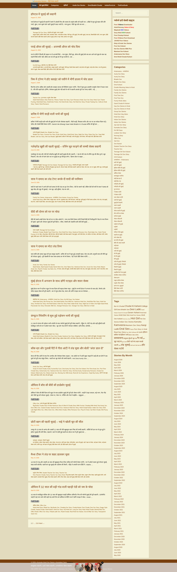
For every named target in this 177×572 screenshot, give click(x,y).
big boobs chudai (38, 405)
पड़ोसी (115, 227)
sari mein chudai (95, 410)
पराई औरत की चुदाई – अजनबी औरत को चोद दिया (55, 46)
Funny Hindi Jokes (120, 101)
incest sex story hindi (93, 267)
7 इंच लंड (35, 167)
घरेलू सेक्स (45, 234)
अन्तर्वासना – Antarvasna (121, 160)
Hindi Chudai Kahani (85, 407)
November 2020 (119, 539)
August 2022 (118, 483)
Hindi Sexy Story (126, 318)
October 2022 (118, 477)
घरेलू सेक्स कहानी (70, 475)
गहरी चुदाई (61, 67)
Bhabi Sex (47, 507)
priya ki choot (85, 410)
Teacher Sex (36, 97)
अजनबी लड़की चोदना (38, 67)
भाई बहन (35, 440)
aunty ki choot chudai (40, 368)
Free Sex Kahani (120, 46)
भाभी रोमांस (82, 136)
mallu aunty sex (41, 373)
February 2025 (119, 402)
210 (37, 523)
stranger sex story (77, 306)
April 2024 (117, 429)
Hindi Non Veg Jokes (121, 114)
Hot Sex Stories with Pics (123, 49)
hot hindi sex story (79, 102)
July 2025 (117, 389)
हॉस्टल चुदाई (50, 37)
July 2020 (117, 550)
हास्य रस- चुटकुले (118, 285)
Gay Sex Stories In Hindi (122, 106)
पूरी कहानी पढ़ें (35, 28)
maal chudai (90, 509)
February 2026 (119, 373)
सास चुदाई (87, 269)
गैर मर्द (140, 338)
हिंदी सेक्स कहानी (42, 37)
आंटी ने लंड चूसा (103, 373)
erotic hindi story (61, 134)
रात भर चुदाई (93, 167)
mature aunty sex (51, 373)
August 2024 (118, 418)
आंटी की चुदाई (46, 366)
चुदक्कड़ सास (64, 199)
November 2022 (119, 475)
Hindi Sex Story (58, 299)
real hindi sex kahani (76, 511)
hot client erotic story (65, 102)
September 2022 (119, 480)
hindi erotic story (72, 134)
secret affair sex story (91, 511)
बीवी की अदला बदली (119, 243)
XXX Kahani (118, 157)
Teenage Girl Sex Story (40, 32)
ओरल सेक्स (52, 442)
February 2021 (119, 531)
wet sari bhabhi (50, 136)
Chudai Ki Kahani (133, 306)
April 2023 (117, 461)
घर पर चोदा (39, 234)
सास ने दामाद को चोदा (60, 201)
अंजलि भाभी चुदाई (91, 336)
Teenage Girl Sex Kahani (49, 165)
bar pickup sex (48, 301)
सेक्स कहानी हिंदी (42, 69)
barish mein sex (58, 267)
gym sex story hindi (90, 100)
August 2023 (118, 451)
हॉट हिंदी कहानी (64, 444)
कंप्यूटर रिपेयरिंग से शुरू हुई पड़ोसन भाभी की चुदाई (55, 315)
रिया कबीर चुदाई (81, 34)
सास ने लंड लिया (101, 269)
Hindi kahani (49, 509)
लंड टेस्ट (33, 201)
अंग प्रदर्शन (140, 332)
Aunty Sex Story (38, 264)
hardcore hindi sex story (71, 407)
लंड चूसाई (104, 199)
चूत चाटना (118, 341)
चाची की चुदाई (118, 200)
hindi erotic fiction (52, 102)
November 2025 (119, 381)
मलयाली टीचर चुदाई (42, 477)
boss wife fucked (78, 405)
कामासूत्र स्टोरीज (118, 176)
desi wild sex (69, 301)
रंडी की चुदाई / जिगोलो (120, 261)
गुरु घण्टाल (43, 97)
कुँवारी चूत (132, 338)
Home (34, 5)
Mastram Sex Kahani (121, 51)
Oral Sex (124, 328)
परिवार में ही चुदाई (118, 232)
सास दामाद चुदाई (50, 201)
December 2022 (119, 472)
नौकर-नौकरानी (118, 218)
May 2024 (117, 426)
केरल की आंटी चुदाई (48, 375)
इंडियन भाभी (124, 335)
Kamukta (137, 322)
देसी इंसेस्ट (72, 442)
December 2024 (119, 408)
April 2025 (117, 397)
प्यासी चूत (78, 199)
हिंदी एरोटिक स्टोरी (51, 69)
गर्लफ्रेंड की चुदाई (51, 32)
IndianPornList (110, 5)
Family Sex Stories (38, 197)
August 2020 (118, 547)
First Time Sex (118, 95)
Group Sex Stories (72, 197)
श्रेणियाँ (66, 5)
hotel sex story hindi (63, 303)
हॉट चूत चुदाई (55, 236)
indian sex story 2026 (99, 407)
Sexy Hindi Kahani (122, 32)
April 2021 (117, 526)
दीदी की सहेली (59, 234)
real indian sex (92, 232)
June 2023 (117, 456)
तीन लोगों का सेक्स (119, 213)
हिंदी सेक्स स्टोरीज (51, 403)
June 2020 (117, 552)
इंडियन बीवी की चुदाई (119, 168)
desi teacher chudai (39, 475)
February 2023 (119, 467)
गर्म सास (59, 269)
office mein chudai (61, 410)
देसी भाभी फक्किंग (38, 338)
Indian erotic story (76, 303)
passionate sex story (37, 306)
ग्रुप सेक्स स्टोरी (118, 197)
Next (42, 523)
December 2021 (119, 504)
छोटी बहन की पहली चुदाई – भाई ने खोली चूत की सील (57, 421)
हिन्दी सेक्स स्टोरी (47, 236)
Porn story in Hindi (140, 329)
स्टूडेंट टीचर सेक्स (51, 97)
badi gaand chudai (47, 267)
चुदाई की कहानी (118, 202)
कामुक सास (53, 199)
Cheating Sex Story (66, 507)
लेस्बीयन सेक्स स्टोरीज (120, 275)
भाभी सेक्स (72, 338)
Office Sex (36, 403)
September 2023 (119, 448)
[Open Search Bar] (143, 5)
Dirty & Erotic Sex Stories (123, 43)
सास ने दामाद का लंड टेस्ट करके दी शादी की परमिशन (57, 179)
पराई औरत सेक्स (94, 67)
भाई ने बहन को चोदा (88, 442)
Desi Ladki (135, 309)
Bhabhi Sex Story (53, 132)
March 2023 (118, 464)
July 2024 (117, 421)
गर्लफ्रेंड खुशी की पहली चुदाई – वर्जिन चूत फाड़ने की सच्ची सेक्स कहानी (66, 146)
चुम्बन (144, 338)
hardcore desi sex (80, 267)
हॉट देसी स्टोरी (47, 169)
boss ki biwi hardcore (51, 405)
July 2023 (117, 453)
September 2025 (119, 384)
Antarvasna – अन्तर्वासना (121, 71)
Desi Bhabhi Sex (123, 309)
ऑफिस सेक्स (36, 505)
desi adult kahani (59, 301)
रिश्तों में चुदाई (46, 440)
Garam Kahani (134, 313)
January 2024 (118, 437)
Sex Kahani (76, 299)
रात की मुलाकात (102, 67)
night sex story (83, 134)
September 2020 (119, 544)
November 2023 (119, 443)
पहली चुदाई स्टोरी (99, 475)
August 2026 (118, 359)
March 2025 (118, 400)
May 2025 (117, 394)
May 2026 (117, 365)
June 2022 (117, 488)
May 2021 (117, 523)
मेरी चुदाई (116, 259)
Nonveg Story (118, 135)
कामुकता (125, 338)
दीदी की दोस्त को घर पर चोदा (45, 211)
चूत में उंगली (124, 341)
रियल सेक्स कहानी (52, 477)
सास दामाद (93, 269)
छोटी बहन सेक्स (65, 442)
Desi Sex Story (94, 507)
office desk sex (49, 410)
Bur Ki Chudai (119, 306)
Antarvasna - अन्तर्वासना (51, 197)
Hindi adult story (41, 102)
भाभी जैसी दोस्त (81, 234)
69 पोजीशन (36, 442)
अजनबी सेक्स (47, 67)
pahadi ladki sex (55, 511)
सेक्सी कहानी (132, 345)
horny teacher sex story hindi (55, 475)
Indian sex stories (126, 322)
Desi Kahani (62, 197)
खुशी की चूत (41, 167)
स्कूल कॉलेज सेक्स (119, 280)
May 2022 (117, 491)
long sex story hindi (79, 509)
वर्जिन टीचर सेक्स (62, 477)
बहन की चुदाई (79, 442)
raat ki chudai (42, 269)
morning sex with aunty (65, 373)
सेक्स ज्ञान (116, 277)
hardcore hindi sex (80, 301)
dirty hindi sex (49, 100)
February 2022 (119, 499)
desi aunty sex (102, 405)
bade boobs (36, 267)
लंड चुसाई (125, 344)
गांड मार (58, 199)
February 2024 (119, 435)
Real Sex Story (120, 332)
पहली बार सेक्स (80, 167)
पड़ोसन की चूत (55, 338)
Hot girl (135, 318)
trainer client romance (42, 104)
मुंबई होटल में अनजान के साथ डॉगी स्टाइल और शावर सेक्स (59, 280)
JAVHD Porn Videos (121, 40)
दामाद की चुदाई (65, 269)
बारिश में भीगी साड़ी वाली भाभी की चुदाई (50, 114)
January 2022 (118, 502)
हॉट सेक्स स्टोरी (98, 338)
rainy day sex (93, 134)
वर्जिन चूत (99, 167)
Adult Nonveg (124, 27)
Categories (55, 5)
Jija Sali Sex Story (120, 125)
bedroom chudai (38, 232)
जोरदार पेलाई (64, 167)
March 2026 (118, 370)
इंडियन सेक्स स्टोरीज (133, 335)
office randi (34, 511)
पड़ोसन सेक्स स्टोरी (65, 338)
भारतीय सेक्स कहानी (75, 269)
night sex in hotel (88, 303)
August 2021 (118, 515)
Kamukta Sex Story (120, 127)
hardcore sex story (68, 336)
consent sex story (49, 134)
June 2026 (117, 362)
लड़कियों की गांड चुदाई (120, 272)
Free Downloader (123, 24)
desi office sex (35, 407)
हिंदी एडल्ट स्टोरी (38, 236)
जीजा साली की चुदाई (119, 210)
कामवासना (118, 338)
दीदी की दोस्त (51, 234)
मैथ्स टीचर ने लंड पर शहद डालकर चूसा (50, 454)
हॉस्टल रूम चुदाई (68, 37)
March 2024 (118, 432)
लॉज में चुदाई (34, 69)
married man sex (99, 509)
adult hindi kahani (38, 100)
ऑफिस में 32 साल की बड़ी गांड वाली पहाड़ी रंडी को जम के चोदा (62, 486)
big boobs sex (55, 507)
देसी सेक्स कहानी (72, 167)
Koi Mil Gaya (37, 65)
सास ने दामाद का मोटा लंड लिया (46, 246)
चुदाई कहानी (58, 136)
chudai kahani (77, 507)
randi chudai (65, 511)
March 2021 (118, 528)
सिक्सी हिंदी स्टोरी (95, 34)
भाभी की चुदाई (36, 132)
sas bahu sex (52, 269)
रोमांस (120, 345)
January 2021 (118, 534)
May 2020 (117, 555)
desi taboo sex (69, 267)
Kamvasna (119, 325)
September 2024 (119, 416)
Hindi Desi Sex (124, 315)
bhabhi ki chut (49, 336)
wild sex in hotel (89, 306)
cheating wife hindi (91, 405)
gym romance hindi (76, 100)
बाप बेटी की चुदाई (118, 240)
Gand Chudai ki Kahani (122, 103)
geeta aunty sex (44, 371)
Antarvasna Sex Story (121, 54)
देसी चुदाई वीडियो (43, 5)
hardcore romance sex (80, 232)
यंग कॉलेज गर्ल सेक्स (91, 234)
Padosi (132, 329)
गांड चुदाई (99, 336)
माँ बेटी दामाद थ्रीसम (91, 199)
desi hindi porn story (65, 232)
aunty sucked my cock (54, 368)
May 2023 (117, 459)
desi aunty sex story (68, 368)
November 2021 (119, 507)
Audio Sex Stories (79, 5)
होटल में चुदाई (72, 444)
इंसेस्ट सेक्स (47, 199)
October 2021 (118, 510)
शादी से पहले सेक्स (40, 201)
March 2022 (118, 496)
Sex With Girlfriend (131, 332)
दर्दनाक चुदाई (117, 216)
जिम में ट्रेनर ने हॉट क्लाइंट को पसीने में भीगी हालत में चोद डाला (62, 79)
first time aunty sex (93, 368)
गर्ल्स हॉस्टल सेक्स (62, 34)
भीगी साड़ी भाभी (89, 136)
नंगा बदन (136, 341)
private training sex (92, 102)
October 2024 (118, 413)
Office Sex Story (44, 511)
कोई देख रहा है (118, 178)
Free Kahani (121, 35)
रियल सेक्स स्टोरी (80, 338)
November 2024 (119, 410)
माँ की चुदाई (117, 253)
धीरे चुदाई (74, 34)
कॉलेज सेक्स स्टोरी (44, 34)
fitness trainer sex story (62, 100)
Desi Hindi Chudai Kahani (123, 57)
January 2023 (118, 469)
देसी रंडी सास (71, 199)
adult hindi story (38, 199)
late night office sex (37, 410)
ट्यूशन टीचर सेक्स (89, 475)
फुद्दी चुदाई (83, 199)
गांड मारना (58, 442)
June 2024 (117, 424)
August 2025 (118, 386)
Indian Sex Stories (120, 119)
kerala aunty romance (89, 371)
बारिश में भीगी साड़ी (66, 136)
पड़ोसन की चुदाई (118, 224)
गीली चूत (69, 34)
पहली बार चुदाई (118, 235)
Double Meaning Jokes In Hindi (124, 87)
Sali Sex (117, 141)
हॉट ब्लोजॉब (86, 477)
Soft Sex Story (40, 136)
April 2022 (117, 493)
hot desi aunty (77, 371)
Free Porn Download (124, 38)
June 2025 (117, 392)
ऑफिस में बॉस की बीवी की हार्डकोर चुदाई (50, 385)
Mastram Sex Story (133, 325)
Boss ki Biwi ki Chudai (65, 405)
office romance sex (73, 410)
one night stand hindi (101, 303)
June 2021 (117, 520)
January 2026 (118, 376)
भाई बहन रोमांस (97, 442)
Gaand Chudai (45, 407)
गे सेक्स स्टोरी (117, 192)
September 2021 (119, 512)
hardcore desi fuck (57, 407)
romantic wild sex (50, 306)
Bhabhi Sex (43, 132)
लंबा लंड (88, 34)
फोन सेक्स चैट (118, 237)
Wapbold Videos (121, 30)
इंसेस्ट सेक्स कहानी (44, 442)
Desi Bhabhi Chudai (95, 5)
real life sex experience (80, 373)
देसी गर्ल (130, 341)
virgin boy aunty (94, 373)
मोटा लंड (87, 167)
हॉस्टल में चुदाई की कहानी (43, 14)
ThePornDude (123, 5)
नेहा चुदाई (74, 234)
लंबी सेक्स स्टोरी (100, 234)
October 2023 (118, 445)
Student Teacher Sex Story (51, 472)
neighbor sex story (81, 336)
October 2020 (118, 542)
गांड (136, 338)
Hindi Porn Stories (135, 315)
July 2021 (117, 518)
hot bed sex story (40, 303)
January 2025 (118, 405)
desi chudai (58, 336)
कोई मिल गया (44, 65)
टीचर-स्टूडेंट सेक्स (79, 475)
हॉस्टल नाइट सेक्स (58, 37)
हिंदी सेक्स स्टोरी (52, 65)
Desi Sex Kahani (81, 368)
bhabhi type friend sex (51, 232)
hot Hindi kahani (52, 303)
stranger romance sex (64, 306)
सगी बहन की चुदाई (47, 444)
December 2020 (119, 536)
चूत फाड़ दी (57, 167)
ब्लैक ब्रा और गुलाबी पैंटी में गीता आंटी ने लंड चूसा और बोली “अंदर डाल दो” (67, 348)
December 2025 (119, 378)
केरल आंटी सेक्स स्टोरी (36, 375)
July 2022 (117, 485)
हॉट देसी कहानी (78, 201)
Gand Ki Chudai (122, 312)
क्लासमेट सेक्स (53, 34)
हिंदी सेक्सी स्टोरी (139, 345)
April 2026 (117, 368)
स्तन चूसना (102, 34)
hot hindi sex (68, 509)
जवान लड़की (60, 32)
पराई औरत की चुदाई (84, 67)
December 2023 (119, 440)
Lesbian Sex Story (120, 133)
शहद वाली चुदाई (70, 477)
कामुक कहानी (36, 34)
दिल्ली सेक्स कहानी (74, 67)
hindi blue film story (93, 301)
